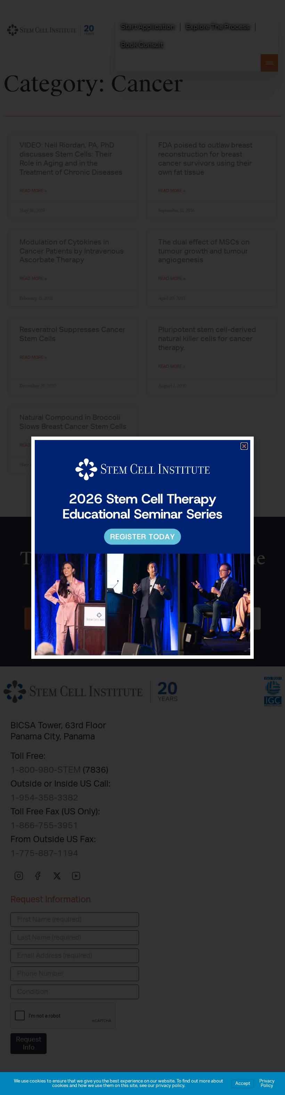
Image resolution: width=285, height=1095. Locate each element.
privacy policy (170, 1086)
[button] (244, 446)
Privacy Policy (267, 1083)
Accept (242, 1083)
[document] (142, 547)
